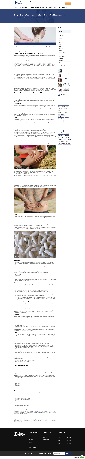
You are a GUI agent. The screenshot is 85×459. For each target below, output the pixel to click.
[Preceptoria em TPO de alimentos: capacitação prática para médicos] (60, 85)
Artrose (31, 419)
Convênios (30, 442)
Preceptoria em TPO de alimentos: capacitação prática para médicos (66, 85)
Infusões (30, 440)
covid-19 (59, 110)
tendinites (20, 421)
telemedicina (32, 412)
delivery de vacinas (61, 114)
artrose (29, 78)
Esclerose (50, 419)
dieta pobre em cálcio (18, 274)
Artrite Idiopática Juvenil (20, 419)
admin (27, 43)
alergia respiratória (61, 100)
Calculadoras (42, 7)
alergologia (60, 102)
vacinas (67, 141)
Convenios (37, 7)
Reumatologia (43, 43)
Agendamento (68, 3)
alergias (67, 100)
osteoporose (54, 420)
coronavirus (65, 108)
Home (16, 7)
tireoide (63, 137)
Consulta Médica (45, 440)
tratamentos (60, 139)
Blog (46, 7)
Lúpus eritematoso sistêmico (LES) (31, 420)
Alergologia (60, 38)
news (59, 54)
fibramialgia (54, 419)
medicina (65, 131)
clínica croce (60, 108)
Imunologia (60, 50)
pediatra (59, 133)
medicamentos (60, 131)
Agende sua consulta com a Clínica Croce (38, 411)
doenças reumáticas (61, 118)
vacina (69, 139)
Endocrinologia (61, 46)
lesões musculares (19, 420)
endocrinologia (60, 120)
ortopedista (39, 420)
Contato (55, 7)
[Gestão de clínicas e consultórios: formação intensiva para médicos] (60, 75)
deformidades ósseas (39, 419)
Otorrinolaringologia (62, 56)
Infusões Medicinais (62, 52)
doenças (45, 367)
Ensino (59, 7)
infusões (59, 129)
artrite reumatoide (27, 419)
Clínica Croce (61, 42)
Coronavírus (60, 44)
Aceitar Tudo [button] (81, 457)
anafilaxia (59, 104)
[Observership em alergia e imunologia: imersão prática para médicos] (60, 70)
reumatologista (16, 421)
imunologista (65, 122)
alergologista (65, 102)
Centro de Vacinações (46, 437)
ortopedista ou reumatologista (46, 420)
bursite (16, 334)
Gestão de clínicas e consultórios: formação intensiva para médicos (66, 76)
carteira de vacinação (65, 106)
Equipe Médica (24, 7)
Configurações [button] (77, 457)
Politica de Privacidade (32, 447)
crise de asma (66, 112)
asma (59, 106)
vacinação (60, 143)
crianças (64, 110)
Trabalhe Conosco (64, 7)
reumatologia (60, 135)
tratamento (67, 137)
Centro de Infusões (46, 439)
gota (15, 420)
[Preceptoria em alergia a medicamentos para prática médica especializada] (60, 80)
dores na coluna (45, 419)
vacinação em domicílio (66, 143)
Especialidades (31, 7)
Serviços (19, 7)
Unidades (50, 7)
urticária (65, 139)
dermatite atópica (61, 116)
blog (59, 40)
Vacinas (60, 62)
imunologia (60, 122)
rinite (59, 137)
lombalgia (24, 420)
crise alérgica (60, 112)
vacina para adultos (61, 141)
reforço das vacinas (65, 133)
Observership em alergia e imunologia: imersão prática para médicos (67, 71)
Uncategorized (61, 60)
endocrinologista (66, 120)
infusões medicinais (66, 129)
